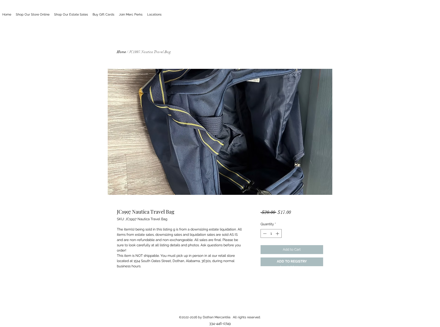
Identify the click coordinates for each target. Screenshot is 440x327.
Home (121, 52)
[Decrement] (264, 233)
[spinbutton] (271, 233)
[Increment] (278, 233)
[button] (292, 261)
